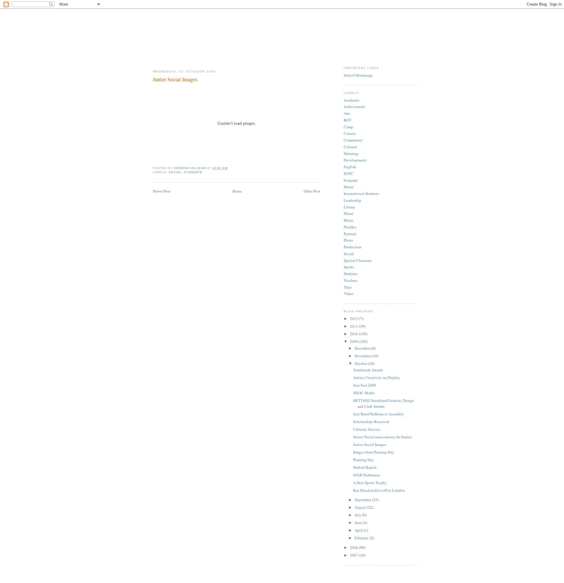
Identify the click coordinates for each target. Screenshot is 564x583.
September (363, 499)
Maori (348, 213)
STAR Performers (366, 475)
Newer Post (161, 191)
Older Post (312, 191)
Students (193, 172)
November (363, 355)
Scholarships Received (371, 421)
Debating (351, 153)
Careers (349, 133)
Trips (348, 287)
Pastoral (350, 233)
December (363, 348)
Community (353, 140)
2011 (354, 326)
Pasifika (350, 227)
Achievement (354, 106)
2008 (354, 547)
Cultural (350, 146)
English (350, 166)
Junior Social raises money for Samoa (382, 436)
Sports (349, 266)
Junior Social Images (369, 444)
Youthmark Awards (368, 370)
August (361, 507)
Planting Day (363, 459)
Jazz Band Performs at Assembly (378, 414)
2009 (354, 341)
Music (349, 220)
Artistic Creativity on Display (376, 377)
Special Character (358, 260)
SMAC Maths (364, 392)
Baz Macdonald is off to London (379, 490)
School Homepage (358, 75)
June (359, 522)
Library (349, 207)
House (349, 186)
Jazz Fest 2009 (364, 385)
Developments (355, 160)
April (359, 530)
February (362, 537)
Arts (347, 113)
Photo (348, 240)
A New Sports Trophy (370, 482)
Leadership (352, 200)
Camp (348, 126)
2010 (354, 333)
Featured (350, 180)
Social (175, 172)
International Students (361, 193)
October (361, 363)
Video (348, 293)
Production (352, 247)
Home (237, 191)
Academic (352, 100)
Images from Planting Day (373, 452)
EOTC (349, 173)
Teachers (350, 280)
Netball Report (365, 467)
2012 (354, 318)
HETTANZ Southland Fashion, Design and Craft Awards (383, 403)
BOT (347, 120)
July (358, 515)
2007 (354, 555)
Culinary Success (366, 429)
